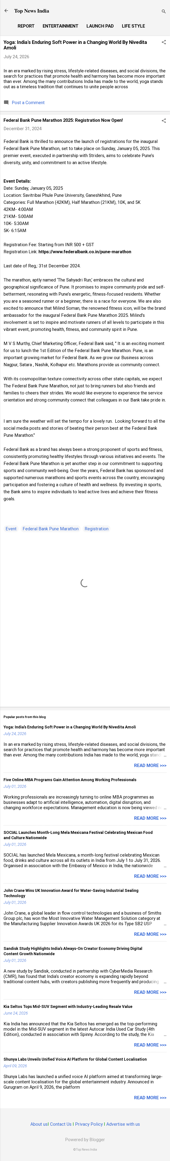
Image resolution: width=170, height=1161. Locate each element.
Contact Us (60, 1124)
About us (39, 1124)
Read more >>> (150, 765)
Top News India (31, 10)
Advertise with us (123, 1124)
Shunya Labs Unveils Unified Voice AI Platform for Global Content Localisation (75, 1059)
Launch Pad (100, 26)
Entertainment (60, 26)
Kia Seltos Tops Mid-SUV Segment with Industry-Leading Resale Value (68, 1006)
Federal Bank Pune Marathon (51, 528)
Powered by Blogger (85, 1139)
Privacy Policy (89, 1124)
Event (11, 528)
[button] (163, 42)
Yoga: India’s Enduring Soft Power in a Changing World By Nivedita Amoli (70, 727)
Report (26, 26)
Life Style (133, 26)
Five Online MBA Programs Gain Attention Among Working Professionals (70, 779)
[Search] (163, 12)
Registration (96, 528)
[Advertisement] (85, 669)
